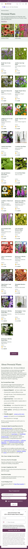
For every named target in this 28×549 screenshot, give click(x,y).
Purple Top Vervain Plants (5, 63)
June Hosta (14, 434)
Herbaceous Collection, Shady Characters (20, 201)
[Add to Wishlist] (11, 49)
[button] (1, 1)
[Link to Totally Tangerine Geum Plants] (21, 109)
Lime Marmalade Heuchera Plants (19, 229)
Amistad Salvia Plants (6, 146)
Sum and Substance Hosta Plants (5, 173)
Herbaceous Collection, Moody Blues (6, 311)
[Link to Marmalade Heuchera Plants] (21, 275)
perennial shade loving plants (11, 440)
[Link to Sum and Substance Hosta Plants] (7, 163)
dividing (24, 451)
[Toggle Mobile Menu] (2, 4)
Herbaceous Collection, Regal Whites (6, 339)
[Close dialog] (25, 512)
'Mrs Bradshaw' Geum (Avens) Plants (20, 311)
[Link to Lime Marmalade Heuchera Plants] (21, 219)
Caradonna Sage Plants (20, 146)
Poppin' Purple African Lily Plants (20, 91)
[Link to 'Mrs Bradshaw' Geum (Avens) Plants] (21, 302)
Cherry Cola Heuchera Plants (6, 257)
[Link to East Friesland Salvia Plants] (7, 219)
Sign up (14, 504)
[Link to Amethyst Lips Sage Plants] (21, 54)
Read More (4, 21)
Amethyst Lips (4, 437)
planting (19, 451)
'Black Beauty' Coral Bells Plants (6, 285)
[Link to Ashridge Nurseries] (8, 4)
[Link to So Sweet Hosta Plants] (21, 163)
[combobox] (5, 522)
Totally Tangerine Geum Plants (20, 119)
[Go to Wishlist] (20, 4)
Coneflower (23, 434)
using (4, 452)
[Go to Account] (23, 4)
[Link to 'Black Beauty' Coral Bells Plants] (7, 275)
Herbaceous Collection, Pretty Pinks (20, 257)
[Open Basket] (26, 4)
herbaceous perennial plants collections (12, 442)
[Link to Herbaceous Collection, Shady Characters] (21, 191)
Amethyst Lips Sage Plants (19, 63)
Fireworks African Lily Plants (6, 91)
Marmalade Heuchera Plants (20, 285)
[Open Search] (17, 4)
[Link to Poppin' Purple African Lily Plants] (21, 81)
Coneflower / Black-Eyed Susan (7, 201)
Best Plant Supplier (19, 484)
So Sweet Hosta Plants (20, 173)
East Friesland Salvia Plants (6, 229)
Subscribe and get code (14, 530)
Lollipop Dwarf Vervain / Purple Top (7, 119)
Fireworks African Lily (6, 428)
